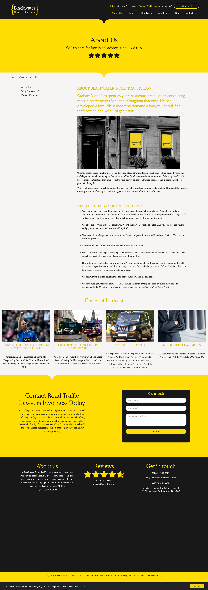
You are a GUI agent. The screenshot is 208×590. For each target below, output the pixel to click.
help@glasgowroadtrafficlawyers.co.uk (161, 488)
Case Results (163, 13)
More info (80, 586)
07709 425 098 (165, 6)
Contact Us (191, 13)
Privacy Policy (157, 438)
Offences (131, 13)
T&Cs (143, 575)
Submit (156, 431)
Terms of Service (167, 438)
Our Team (146, 13)
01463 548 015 (130, 48)
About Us (117, 13)
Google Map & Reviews (104, 484)
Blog (177, 13)
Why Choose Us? (30, 91)
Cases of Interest (30, 95)
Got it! (197, 586)
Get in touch (186, 6)
